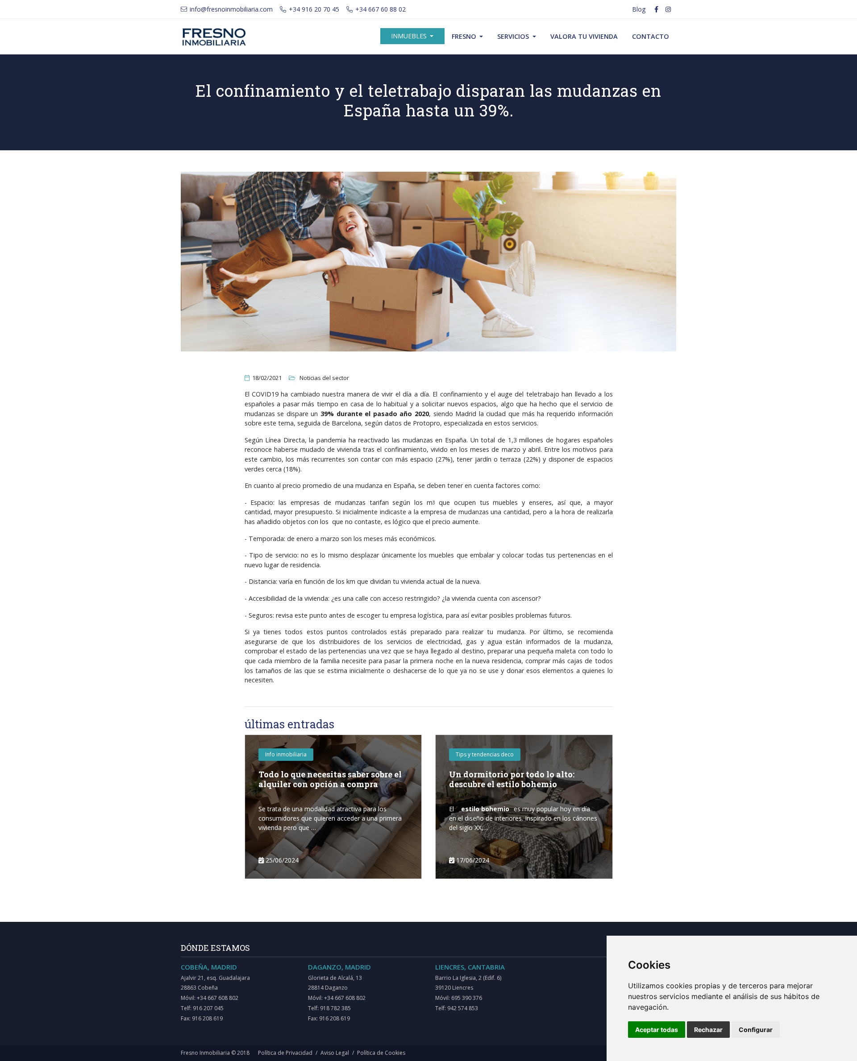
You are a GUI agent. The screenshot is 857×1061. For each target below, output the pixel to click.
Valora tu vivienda (584, 36)
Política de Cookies (381, 1053)
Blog (638, 9)
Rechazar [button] (708, 1029)
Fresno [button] (465, 36)
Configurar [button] (756, 1029)
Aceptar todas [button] (656, 1029)
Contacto (650, 36)
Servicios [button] (514, 36)
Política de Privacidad (285, 1053)
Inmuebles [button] (409, 36)
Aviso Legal (334, 1053)
